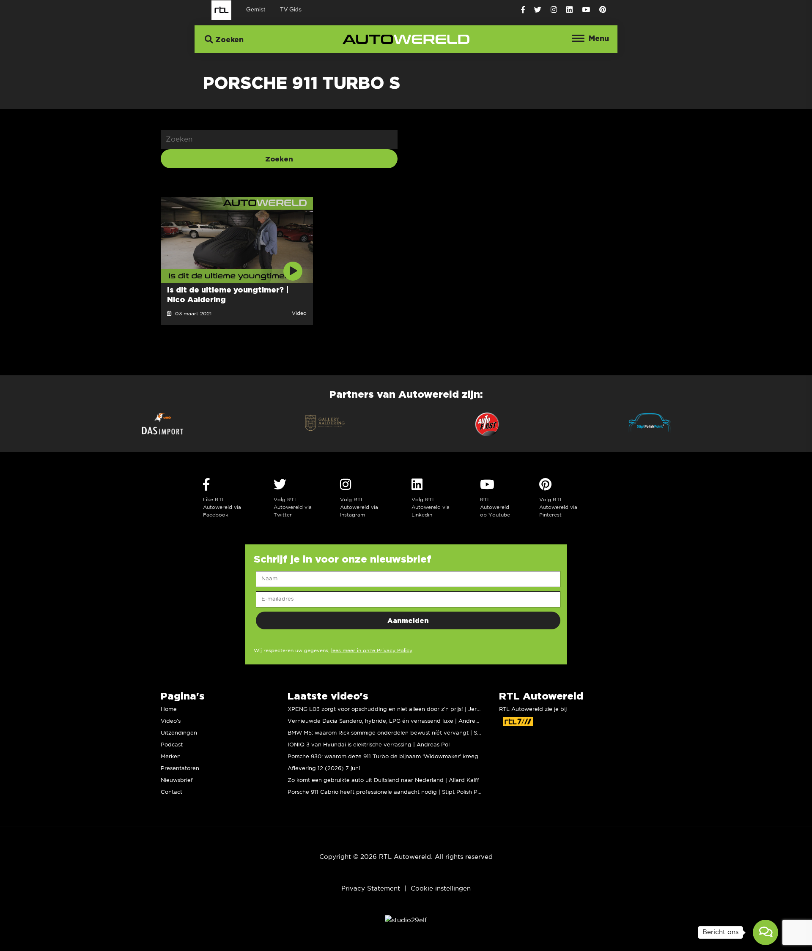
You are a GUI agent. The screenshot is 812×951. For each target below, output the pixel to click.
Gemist (255, 9)
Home (169, 709)
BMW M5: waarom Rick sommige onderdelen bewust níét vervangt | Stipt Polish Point (403, 733)
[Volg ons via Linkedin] (569, 10)
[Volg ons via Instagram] (554, 10)
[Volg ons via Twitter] (537, 10)
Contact (171, 792)
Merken (171, 756)
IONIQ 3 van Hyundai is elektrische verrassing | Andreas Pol (369, 745)
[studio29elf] (406, 920)
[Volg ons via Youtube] (586, 10)
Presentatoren (180, 768)
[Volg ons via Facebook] (522, 10)
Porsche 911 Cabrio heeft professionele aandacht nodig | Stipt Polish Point (388, 792)
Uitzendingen (179, 733)
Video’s (171, 721)
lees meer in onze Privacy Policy (371, 650)
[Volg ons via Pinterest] (603, 10)
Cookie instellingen (441, 888)
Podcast (172, 745)
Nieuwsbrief (177, 780)
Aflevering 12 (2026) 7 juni (324, 768)
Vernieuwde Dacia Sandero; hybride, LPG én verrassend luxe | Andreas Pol (389, 721)
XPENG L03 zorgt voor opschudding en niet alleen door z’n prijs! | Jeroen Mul (393, 709)
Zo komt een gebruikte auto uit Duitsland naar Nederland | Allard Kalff (383, 780)
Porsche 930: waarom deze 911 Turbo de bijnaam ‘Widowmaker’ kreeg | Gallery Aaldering (409, 756)
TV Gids (291, 9)
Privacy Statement (370, 888)
